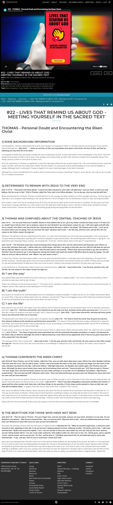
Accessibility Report (36, 488)
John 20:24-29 (26, 86)
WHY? (59, 466)
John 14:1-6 (31, 84)
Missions (32, 471)
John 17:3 (48, 84)
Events (99, 2)
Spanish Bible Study (64, 485)
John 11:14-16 (21, 84)
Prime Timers (62, 483)
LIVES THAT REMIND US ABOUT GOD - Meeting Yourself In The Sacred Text (58, 99)
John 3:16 (8, 86)
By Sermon (23, 99)
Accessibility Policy (36, 485)
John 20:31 (13, 84)
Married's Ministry (64, 481)
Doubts (26, 88)
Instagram (89, 471)
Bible (51, 88)
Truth (21, 88)
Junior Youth (62, 476)
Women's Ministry (64, 490)
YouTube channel (63, 95)
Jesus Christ (37, 88)
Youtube (89, 473)
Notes (108, 73)
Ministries (89, 2)
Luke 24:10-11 (36, 86)
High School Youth (64, 478)
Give (105, 2)
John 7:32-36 (40, 84)
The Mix (60, 488)
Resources (12, 99)
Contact (46, 2)
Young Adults (62, 492)
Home (3, 99)
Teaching (63, 2)
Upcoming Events (76, 2)
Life (30, 88)
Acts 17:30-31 (16, 86)
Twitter (88, 469)
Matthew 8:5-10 (47, 86)
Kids (59, 473)
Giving (31, 466)
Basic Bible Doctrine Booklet (40, 478)
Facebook (89, 466)
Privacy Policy (34, 490)
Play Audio (96, 73)
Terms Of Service (35, 492)
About (54, 2)
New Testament (12, 88)
